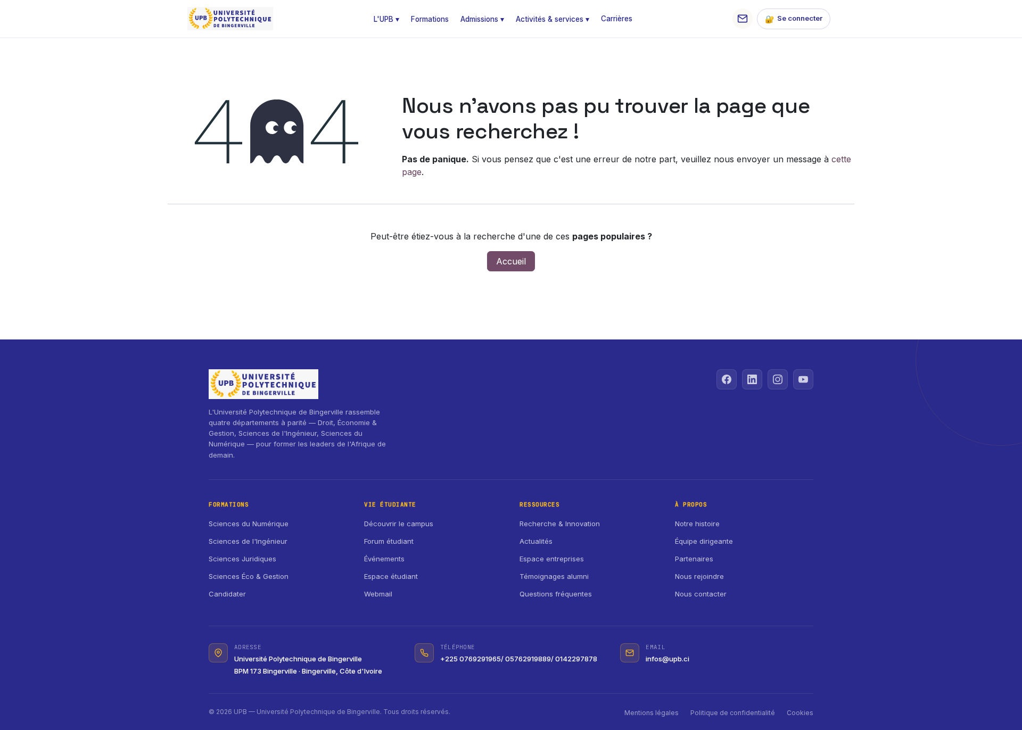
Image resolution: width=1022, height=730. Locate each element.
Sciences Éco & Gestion (249, 576)
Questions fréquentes (556, 594)
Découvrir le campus (398, 523)
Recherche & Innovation (560, 523)
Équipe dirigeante (704, 541)
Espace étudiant (391, 576)
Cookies (800, 713)
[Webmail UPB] (742, 19)
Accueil (511, 261)
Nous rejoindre (699, 576)
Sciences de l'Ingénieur (248, 541)
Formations (430, 19)
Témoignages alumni (554, 576)
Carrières (616, 18)
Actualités (536, 541)
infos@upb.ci (667, 658)
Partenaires (694, 558)
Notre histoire (697, 523)
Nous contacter (701, 594)
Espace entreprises (552, 558)
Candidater (227, 594)
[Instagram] (778, 379)
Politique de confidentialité (732, 713)
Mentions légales (651, 713)
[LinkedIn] (752, 379)
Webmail (378, 594)
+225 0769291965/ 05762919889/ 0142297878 (518, 658)
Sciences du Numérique (249, 523)
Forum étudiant (389, 541)
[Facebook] (726, 379)
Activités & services (552, 19)
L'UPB (386, 19)
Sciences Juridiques (242, 558)
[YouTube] (803, 379)
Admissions (482, 19)
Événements (384, 558)
